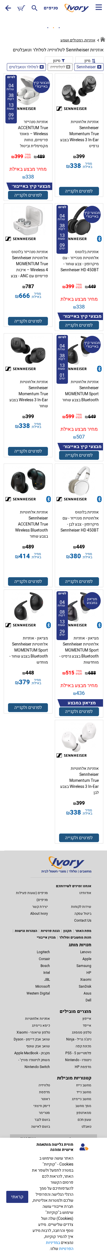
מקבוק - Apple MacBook (32, 1053)
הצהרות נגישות (26, 930)
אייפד (87, 1025)
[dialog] (53, 1197)
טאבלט (86, 1126)
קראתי (17, 1196)
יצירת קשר (40, 906)
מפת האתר (83, 930)
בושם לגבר (42, 1119)
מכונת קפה (83, 1046)
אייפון (86, 1018)
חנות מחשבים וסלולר (75, 937)
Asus (87, 993)
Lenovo (85, 952)
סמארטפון (83, 1112)
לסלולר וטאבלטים (23, 67)
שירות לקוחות (81, 906)
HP (88, 972)
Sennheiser (86, 67)
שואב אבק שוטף (38, 1046)
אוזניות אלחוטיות (37, 1018)
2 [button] (53, 28)
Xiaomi (85, 979)
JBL (47, 979)
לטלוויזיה (57, 67)
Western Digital (38, 993)
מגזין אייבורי (46, 937)
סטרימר (44, 1112)
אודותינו (85, 893)
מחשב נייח (83, 1085)
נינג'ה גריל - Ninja (78, 1039)
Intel (46, 972)
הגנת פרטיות (50, 930)
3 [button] (59, 28)
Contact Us (82, 920)
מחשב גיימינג (81, 1099)
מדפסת (44, 1092)
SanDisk (85, 986)
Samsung (83, 965)
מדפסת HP (83, 1066)
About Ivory (39, 913)
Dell (88, 1000)
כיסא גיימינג (41, 1025)
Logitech (43, 952)
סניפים (51, 8)
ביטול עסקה (82, 913)
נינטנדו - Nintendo (78, 1060)
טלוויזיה (44, 1085)
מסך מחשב (83, 1105)
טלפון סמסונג (81, 1032)
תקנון (67, 930)
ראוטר (45, 1099)
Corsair (44, 959)
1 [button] (48, 28)
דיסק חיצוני (41, 1105)
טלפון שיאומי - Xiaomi (33, 1032)
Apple (86, 959)
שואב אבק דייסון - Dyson (32, 1039)
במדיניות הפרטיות (59, 1246)
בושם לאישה (40, 1126)
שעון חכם (84, 1119)
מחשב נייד (83, 1092)
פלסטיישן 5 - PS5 (78, 1053)
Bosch (45, 965)
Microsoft (42, 986)
